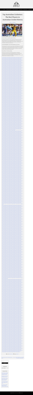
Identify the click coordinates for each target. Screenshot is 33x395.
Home (4, 9)
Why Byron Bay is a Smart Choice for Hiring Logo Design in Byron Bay (5, 379)
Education (20, 9)
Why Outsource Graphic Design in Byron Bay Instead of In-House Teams (5, 385)
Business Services (8, 9)
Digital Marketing (15, 9)
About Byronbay (16, 392)
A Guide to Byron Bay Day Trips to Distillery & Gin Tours (5, 382)
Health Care (25, 9)
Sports (29, 9)
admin (15, 22)
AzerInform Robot (4, 57)
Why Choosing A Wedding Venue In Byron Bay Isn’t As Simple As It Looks (5, 374)
